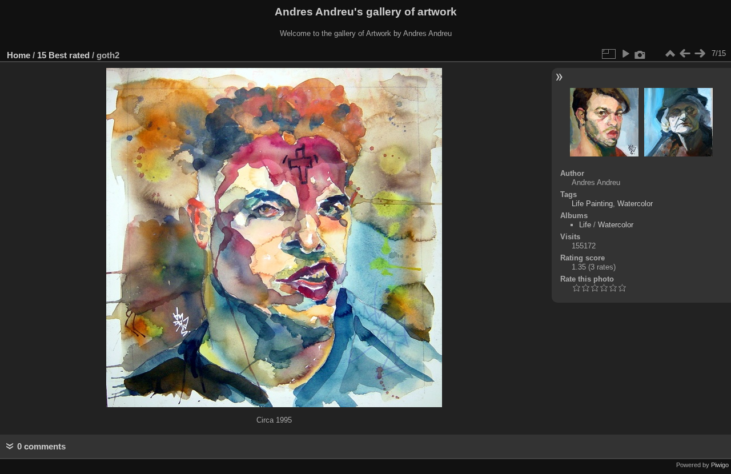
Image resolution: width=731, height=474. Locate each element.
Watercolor (635, 203)
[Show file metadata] (640, 53)
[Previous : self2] (684, 53)
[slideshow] (625, 53)
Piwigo (720, 464)
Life (585, 224)
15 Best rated (63, 55)
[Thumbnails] (669, 53)
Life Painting (592, 203)
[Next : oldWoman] (699, 53)
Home (18, 55)
